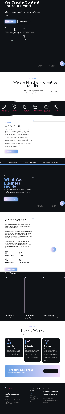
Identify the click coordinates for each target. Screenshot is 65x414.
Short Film (61, 162)
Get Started (10, 21)
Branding (14, 110)
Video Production (58, 110)
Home (31, 393)
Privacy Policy (36, 398)
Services (32, 395)
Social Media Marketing (26, 111)
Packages (32, 397)
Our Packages (11, 269)
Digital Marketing (37, 110)
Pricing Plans (36, 394)
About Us (32, 401)
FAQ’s (34, 396)
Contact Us (32, 399)
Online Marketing (6, 162)
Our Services (23, 21)
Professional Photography (47, 111)
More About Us (11, 151)
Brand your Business (23, 162)
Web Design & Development (5, 111)
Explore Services (10, 199)
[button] (50, 371)
